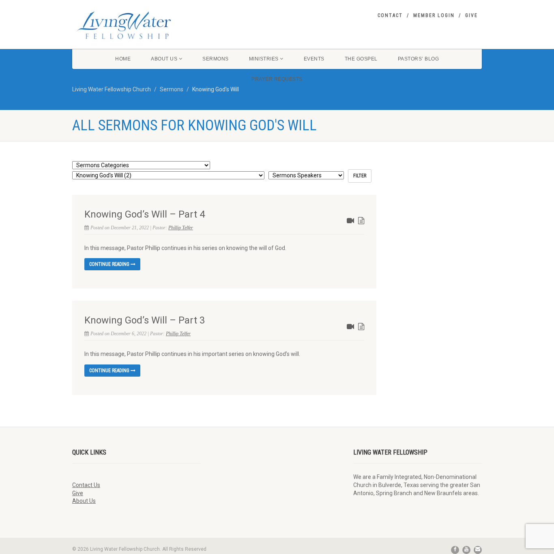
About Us (164, 59)
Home (123, 59)
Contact (390, 15)
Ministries (264, 59)
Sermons (215, 59)
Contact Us (86, 485)
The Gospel (361, 59)
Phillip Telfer (180, 228)
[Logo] (136, 25)
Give (471, 15)
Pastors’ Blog (418, 59)
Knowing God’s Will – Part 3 (144, 320)
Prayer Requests (277, 79)
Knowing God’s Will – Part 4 (144, 214)
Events (314, 59)
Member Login (434, 15)
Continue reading (110, 264)
